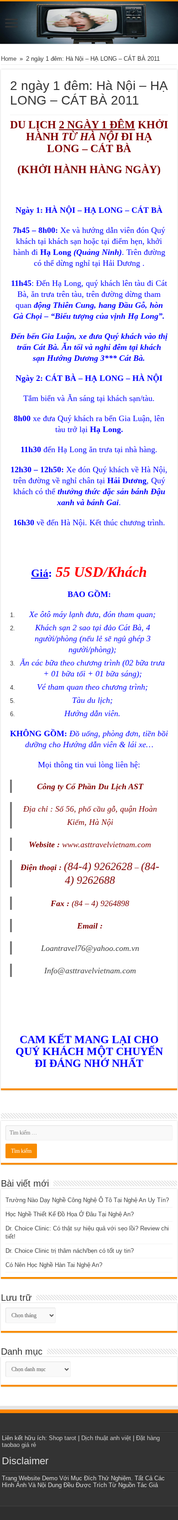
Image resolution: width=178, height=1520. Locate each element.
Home (8, 58)
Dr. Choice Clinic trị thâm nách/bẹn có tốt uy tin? (69, 1250)
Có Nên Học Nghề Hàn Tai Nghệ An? (53, 1264)
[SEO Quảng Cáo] (89, 22)
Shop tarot (62, 1438)
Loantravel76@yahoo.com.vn (90, 948)
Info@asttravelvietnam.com (90, 970)
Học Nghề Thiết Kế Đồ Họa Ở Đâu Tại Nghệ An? (69, 1214)
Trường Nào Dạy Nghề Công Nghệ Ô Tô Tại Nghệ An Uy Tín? (87, 1200)
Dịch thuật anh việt (106, 1438)
